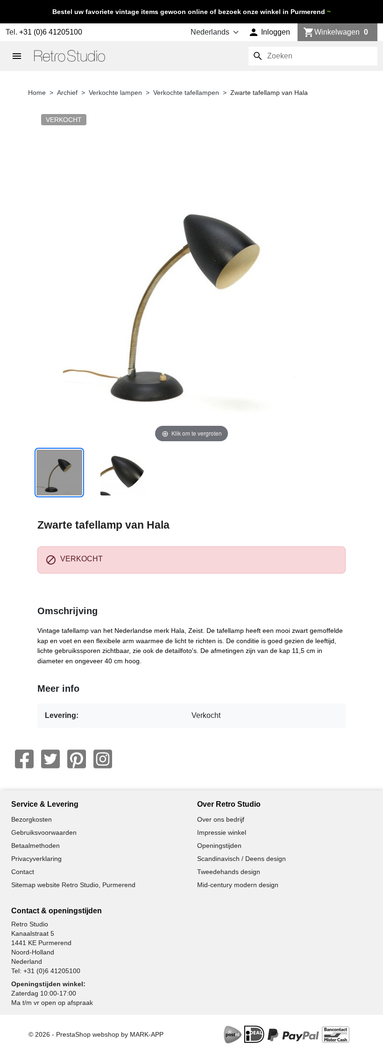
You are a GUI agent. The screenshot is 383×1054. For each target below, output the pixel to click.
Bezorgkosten (31, 819)
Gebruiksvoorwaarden (44, 832)
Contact (22, 871)
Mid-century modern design (237, 885)
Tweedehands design (228, 871)
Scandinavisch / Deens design (241, 858)
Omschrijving (67, 611)
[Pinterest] (76, 759)
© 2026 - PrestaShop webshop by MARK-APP (95, 1034)
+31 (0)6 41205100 (50, 32)
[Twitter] (50, 759)
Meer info (58, 688)
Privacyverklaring (36, 858)
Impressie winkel (221, 832)
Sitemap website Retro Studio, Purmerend (73, 885)
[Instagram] (102, 759)
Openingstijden (219, 845)
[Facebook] (24, 759)
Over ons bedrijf (220, 819)
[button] (269, 32)
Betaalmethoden (35, 845)
